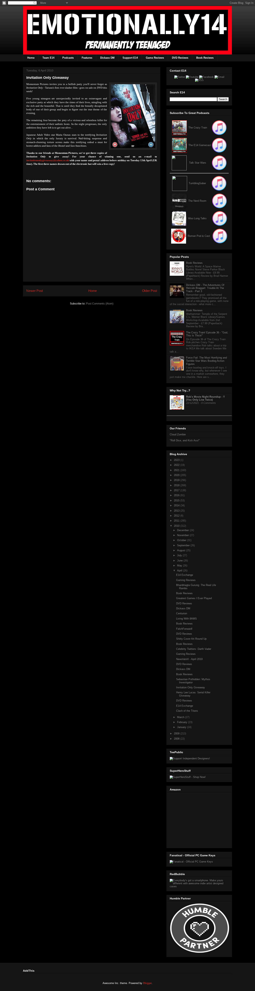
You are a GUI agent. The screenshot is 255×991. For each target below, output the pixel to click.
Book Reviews (205, 57)
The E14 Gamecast (199, 145)
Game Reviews (155, 57)
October (182, 540)
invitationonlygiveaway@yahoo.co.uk (47, 160)
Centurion (181, 613)
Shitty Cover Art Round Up (191, 638)
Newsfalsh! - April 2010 (189, 659)
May (180, 565)
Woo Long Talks (197, 218)
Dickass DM (107, 57)
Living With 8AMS (186, 618)
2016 (177, 495)
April (180, 570)
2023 (177, 459)
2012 (177, 515)
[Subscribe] (219, 145)
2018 (177, 485)
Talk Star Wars (197, 162)
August (181, 550)
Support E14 (130, 57)
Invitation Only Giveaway (190, 687)
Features (87, 57)
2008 (177, 738)
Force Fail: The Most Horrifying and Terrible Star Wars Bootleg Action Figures (206, 360)
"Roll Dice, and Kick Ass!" (185, 440)
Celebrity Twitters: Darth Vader (193, 648)
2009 (177, 733)
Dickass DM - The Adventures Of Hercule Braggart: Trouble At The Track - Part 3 (205, 288)
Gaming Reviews (186, 580)
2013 (177, 510)
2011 (177, 520)
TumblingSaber (197, 183)
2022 (177, 464)
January (182, 727)
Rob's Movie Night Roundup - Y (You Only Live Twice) (205, 398)
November (183, 535)
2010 (177, 525)
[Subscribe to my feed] (179, 145)
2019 (177, 480)
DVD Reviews (180, 57)
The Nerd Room (197, 200)
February (182, 722)
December (183, 530)
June (180, 560)
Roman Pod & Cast (199, 235)
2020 (177, 475)
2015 (177, 500)
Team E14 (48, 57)
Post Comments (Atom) (99, 303)
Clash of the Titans (187, 710)
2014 (177, 505)
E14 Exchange (184, 574)
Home (30, 57)
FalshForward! (184, 628)
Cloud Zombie (178, 434)
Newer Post (34, 290)
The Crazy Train (197, 127)
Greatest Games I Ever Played (194, 598)
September (183, 545)
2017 (177, 490)
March (181, 717)
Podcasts (68, 57)
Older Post (149, 290)
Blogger (147, 983)
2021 (177, 470)
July (180, 555)
